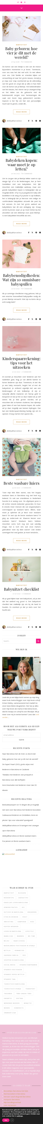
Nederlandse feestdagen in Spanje (19, 945)
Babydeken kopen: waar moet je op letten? (21, 164)
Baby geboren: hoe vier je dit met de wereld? (21, 53)
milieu (6, 941)
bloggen (22, 893)
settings (20, 1116)
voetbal (19, 998)
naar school (19, 941)
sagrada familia (11, 955)
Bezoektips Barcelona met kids (16, 1091)
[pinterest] (21, 2)
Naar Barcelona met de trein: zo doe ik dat (19, 754)
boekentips (9, 898)
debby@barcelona (14, 121)
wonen (7, 1008)
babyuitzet (9, 893)
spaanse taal (10, 979)
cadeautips (23, 898)
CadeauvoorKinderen (10, 815)
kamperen (22, 922)
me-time (31, 936)
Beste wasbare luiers (22, 483)
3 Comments (26, 487)
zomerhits (19, 1008)
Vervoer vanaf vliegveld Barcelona (17, 1096)
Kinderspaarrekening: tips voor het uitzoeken (21, 363)
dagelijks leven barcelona (16, 902)
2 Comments (26, 372)
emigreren (32, 912)
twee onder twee (24, 993)
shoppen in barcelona (14, 960)
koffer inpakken (11, 926)
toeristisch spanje (12, 989)
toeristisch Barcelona (14, 984)
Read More (21, 112)
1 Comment (26, 593)
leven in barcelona (12, 931)
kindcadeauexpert (9, 805)
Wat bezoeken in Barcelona (14, 1094)
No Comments (26, 62)
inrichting (8, 922)
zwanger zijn (10, 1013)
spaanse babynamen (28, 965)
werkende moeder (12, 1003)
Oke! (5, 1120)
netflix (7, 950)
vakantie (8, 998)
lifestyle (29, 931)
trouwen (8, 993)
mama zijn (8, 936)
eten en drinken (11, 917)
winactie (28, 1003)
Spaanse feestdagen (13, 969)
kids (32, 922)
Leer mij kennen (10, 1105)
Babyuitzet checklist (21, 589)
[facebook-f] (18, 2)
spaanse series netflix (14, 974)
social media (9, 965)
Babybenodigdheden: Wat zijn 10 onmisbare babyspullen (22, 279)
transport (30, 989)
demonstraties (11, 907)
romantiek (19, 950)
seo (24, 955)
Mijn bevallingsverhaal (12, 1102)
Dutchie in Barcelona (13, 912)
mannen (20, 936)
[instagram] (24, 2)
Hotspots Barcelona (12, 1099)
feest (24, 917)
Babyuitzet (21, 45)
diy (23, 907)
